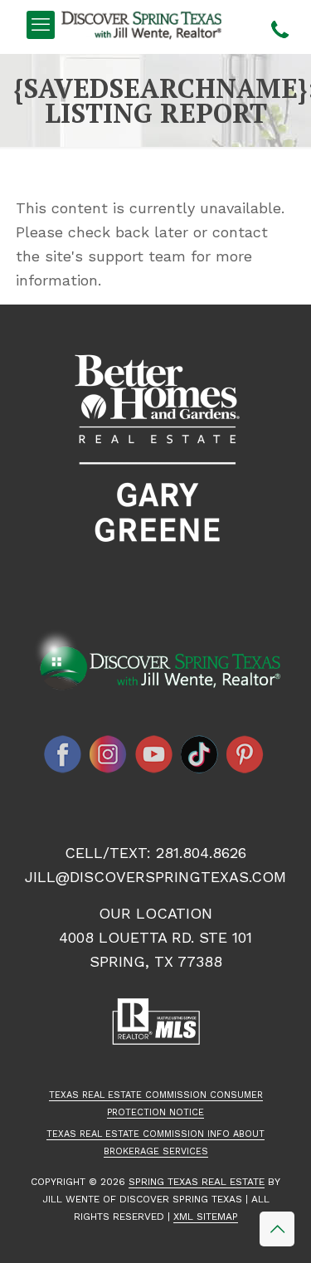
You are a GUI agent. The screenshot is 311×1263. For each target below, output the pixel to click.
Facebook (63, 754)
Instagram (109, 754)
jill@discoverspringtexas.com (155, 876)
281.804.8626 (201, 852)
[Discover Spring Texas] (144, 25)
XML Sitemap (205, 1216)
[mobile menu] (41, 25)
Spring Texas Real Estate (197, 1181)
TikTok (200, 754)
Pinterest (245, 754)
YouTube (154, 754)
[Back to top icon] (277, 1229)
